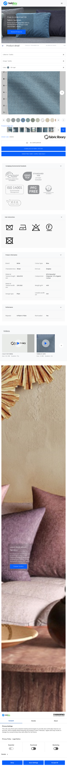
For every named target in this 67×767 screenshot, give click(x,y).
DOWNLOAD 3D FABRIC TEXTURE (33, 148)
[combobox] (37, 54)
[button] (33, 92)
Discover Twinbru (19, 566)
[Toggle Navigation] (62, 3)
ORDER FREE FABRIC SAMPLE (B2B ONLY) (33, 154)
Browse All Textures (16, 32)
